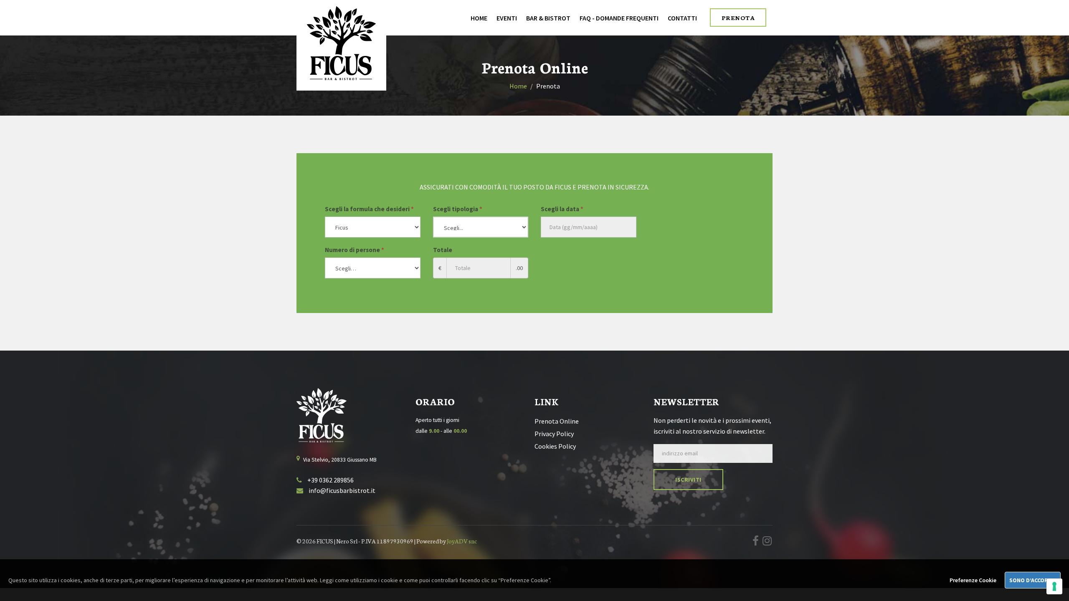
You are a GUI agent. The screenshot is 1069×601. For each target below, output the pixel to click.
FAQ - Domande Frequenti (619, 18)
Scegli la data (562, 209)
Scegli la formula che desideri (369, 209)
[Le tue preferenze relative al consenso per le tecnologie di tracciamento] (1054, 586)
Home (479, 18)
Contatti (682, 18)
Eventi (507, 18)
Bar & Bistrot (548, 18)
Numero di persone (354, 250)
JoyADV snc (462, 541)
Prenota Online (556, 421)
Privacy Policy (554, 433)
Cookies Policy (555, 446)
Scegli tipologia (457, 209)
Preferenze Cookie (973, 580)
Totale (442, 250)
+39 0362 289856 (330, 480)
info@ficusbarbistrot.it (341, 490)
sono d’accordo (1032, 580)
